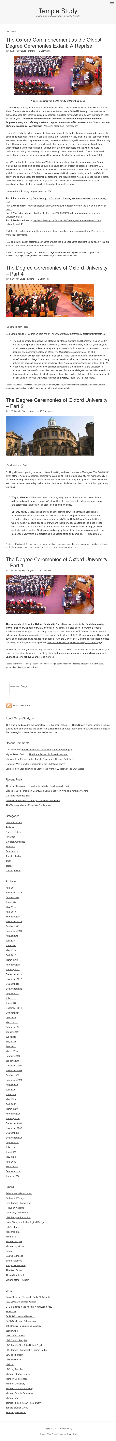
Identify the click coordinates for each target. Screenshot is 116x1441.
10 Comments (46, 411)
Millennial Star (13, 1231)
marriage (10, 387)
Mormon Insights (14, 1241)
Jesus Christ (12, 1330)
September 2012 (14, 988)
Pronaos (10, 1251)
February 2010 (13, 1056)
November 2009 (14, 1070)
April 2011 (11, 1017)
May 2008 (11, 1156)
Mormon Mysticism (15, 1246)
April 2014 (11, 911)
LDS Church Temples (16, 1340)
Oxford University (14, 133)
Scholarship (12, 851)
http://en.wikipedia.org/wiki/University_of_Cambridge (74, 642)
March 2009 (12, 1108)
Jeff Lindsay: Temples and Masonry (23, 1326)
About (68, 728)
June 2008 (11, 1152)
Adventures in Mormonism (19, 1193)
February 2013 (13, 964)
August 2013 (12, 935)
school (27, 666)
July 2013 (11, 940)
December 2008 (14, 1123)
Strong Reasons (14, 1260)
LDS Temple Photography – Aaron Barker (26, 1350)
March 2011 (12, 1022)
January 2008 (13, 1176)
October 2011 (12, 1012)
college (51, 252)
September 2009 (14, 1080)
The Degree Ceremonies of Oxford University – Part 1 (57, 562)
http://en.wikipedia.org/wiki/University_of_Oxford (39, 627)
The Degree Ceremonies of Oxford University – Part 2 (57, 402)
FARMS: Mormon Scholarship (21, 1321)
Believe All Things (15, 1198)
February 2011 (13, 1027)
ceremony (42, 252)
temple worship (45, 255)
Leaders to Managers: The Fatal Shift (89, 472)
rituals (20, 666)
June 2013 (11, 945)
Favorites (10, 836)
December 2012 (14, 974)
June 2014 (11, 902)
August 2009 (12, 1084)
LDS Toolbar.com (14, 1354)
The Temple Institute (16, 1412)
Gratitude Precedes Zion (18, 795)
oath (38, 387)
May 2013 (11, 950)
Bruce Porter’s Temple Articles (21, 1301)
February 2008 (13, 1171)
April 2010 (11, 1046)
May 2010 (11, 1041)
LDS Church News (15, 1335)
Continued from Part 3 (17, 326)
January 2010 (13, 1060)
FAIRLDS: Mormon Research (20, 1316)
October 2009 (12, 1075)
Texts (27, 663)
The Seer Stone (14, 1270)
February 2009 (13, 1113)
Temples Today (13, 856)
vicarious (72, 547)
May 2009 (11, 1099)
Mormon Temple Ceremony (19, 1388)
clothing (59, 384)
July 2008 (11, 1147)
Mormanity (11, 1236)
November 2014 (14, 892)
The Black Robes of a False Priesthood (48, 754)
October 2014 (12, 897)
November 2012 (14, 979)
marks (102, 384)
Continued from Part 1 (17, 465)
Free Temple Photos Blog (18, 1203)
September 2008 (14, 1137)
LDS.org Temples (14, 1369)
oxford (27, 255)
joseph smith (96, 252)
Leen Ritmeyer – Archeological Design (25, 1222)
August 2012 (12, 993)
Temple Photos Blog (16, 1265)
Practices (19, 252)
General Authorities (15, 841)
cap (35, 252)
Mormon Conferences (16, 1378)
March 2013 (12, 959)
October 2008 (12, 1132)
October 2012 (12, 983)
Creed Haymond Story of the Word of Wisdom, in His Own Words (52, 768)
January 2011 (13, 1032)
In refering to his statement (37, 479)
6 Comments (45, 570)
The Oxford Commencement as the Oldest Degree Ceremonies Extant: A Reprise (53, 42)
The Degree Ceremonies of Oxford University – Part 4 (57, 270)
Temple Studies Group (17, 1407)
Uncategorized (13, 870)
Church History (13, 832)
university (57, 255)
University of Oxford (21, 624)
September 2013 (14, 931)
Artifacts (18, 384)
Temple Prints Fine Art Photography (23, 1402)
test (56, 547)
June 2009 (11, 1094)
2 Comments (43, 278)
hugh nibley (11, 547)
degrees (74, 252)
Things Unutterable (15, 1275)
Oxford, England (44, 624)
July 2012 (11, 998)
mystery (31, 387)
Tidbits (9, 865)
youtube (73, 255)
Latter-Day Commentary (18, 1212)
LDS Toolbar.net (14, 1359)
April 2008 (11, 1161)
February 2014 (13, 916)
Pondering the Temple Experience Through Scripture (46, 759)
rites (14, 666)
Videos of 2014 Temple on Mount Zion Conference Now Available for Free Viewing (47, 790)
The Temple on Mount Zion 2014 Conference (28, 805)
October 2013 (12, 926)
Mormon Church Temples (18, 1374)
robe (50, 387)
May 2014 (11, 907)
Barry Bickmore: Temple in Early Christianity (28, 1297)
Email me (82, 728)
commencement (62, 252)
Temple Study (58, 10)
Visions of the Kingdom (17, 1279)
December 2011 (14, 1007)
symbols (56, 387)
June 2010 (11, 1036)
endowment (85, 544)
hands (105, 544)
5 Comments (45, 50)
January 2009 (13, 1118)
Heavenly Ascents (15, 1207)
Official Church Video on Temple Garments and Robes (33, 800)
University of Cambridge (77, 638)
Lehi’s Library (12, 1227)
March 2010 (12, 1051)
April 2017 (11, 887)
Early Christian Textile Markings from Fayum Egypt (47, 749)
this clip (105, 241)
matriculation (11, 255)
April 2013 (11, 955)
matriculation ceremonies (28, 241)
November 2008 (14, 1128)
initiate (20, 547)
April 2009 (11, 1104)
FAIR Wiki (11, 1311)
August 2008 (12, 1142)
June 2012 (11, 1003)
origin (20, 255)
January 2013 (13, 969)
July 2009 (11, 1089)
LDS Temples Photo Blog (18, 1217)
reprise (34, 255)
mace (26, 547)
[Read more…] (89, 377)
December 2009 (14, 1065)
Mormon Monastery (15, 1383)
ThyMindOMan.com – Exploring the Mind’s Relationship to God (37, 786)
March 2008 (12, 1166)
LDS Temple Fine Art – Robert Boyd (24, 1345)
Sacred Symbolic (14, 1255)
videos (66, 255)
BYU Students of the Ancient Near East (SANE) (29, 1306)
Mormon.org (12, 1398)
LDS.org (10, 1364)
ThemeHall (72, 1434)
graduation (84, 252)
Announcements (14, 822)
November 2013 (14, 921)
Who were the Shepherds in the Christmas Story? (40, 764)
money (33, 547)
